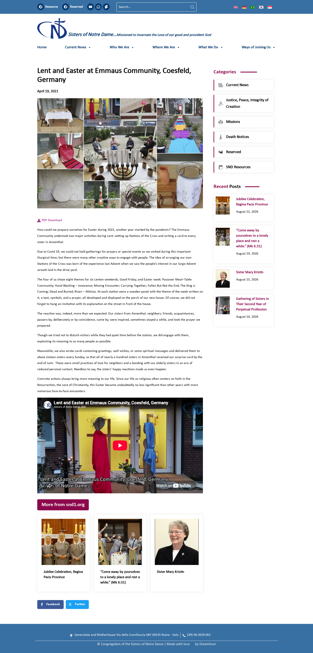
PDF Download (52, 220)
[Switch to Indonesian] (270, 7)
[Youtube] (90, 6)
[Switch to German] (244, 7)
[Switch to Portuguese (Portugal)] (252, 7)
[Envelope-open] (98, 6)
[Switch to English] (235, 7)
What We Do (208, 47)
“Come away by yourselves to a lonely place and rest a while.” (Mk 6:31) (120, 577)
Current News (75, 47)
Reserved (76, 7)
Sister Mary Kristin (170, 572)
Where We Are (163, 47)
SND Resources (238, 167)
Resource (51, 7)
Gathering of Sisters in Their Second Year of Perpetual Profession (252, 304)
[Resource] (40, 6)
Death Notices (237, 137)
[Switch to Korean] (261, 7)
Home (42, 47)
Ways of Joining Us (256, 47)
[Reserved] (65, 6)
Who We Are (119, 47)
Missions (233, 122)
